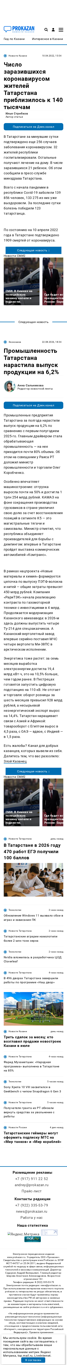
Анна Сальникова (30, 385)
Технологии (15, 910)
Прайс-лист (32, 1191)
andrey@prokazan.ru (31, 1185)
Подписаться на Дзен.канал (33, 126)
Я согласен (33, 1360)
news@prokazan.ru (31, 1211)
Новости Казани (18, 55)
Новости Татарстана (20, 838)
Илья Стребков (17, 113)
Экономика (15, 342)
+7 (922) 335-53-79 (31, 1205)
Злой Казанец (15, 761)
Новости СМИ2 (14, 256)
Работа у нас (31, 1217)
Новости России (18, 1127)
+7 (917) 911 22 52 (31, 1179)
